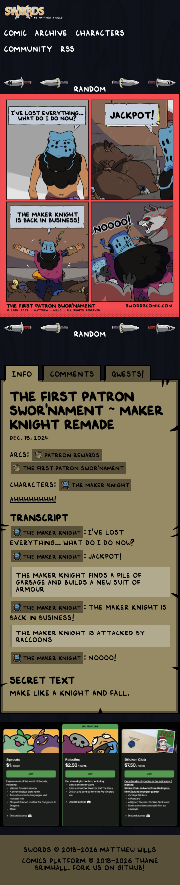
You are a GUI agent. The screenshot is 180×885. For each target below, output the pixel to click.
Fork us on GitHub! (108, 867)
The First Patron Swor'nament (73, 468)
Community (28, 48)
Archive (51, 32)
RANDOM (90, 88)
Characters (100, 32)
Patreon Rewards (72, 455)
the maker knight (52, 532)
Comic (15, 32)
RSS (67, 48)
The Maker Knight (101, 485)
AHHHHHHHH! (33, 498)
